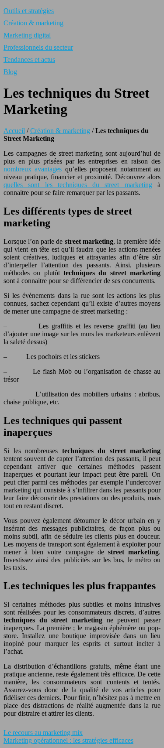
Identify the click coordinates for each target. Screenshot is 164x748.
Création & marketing (33, 23)
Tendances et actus (29, 59)
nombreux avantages (32, 169)
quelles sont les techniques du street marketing (77, 184)
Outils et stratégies (28, 10)
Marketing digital (27, 35)
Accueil (14, 130)
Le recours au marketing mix (43, 732)
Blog (10, 71)
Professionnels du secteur (38, 47)
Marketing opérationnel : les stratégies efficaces (68, 740)
